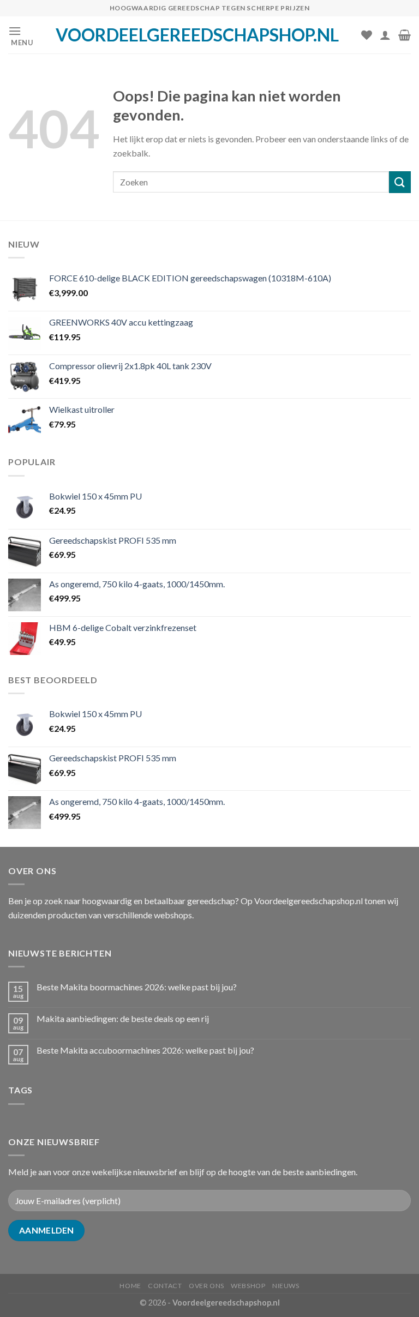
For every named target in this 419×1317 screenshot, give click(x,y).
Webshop (248, 1286)
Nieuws (286, 1286)
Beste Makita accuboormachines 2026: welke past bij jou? (145, 1050)
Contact (165, 1286)
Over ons (206, 1286)
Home (130, 1286)
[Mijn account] (385, 35)
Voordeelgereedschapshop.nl (197, 35)
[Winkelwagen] (404, 35)
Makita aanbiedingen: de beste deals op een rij (123, 1018)
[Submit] (400, 182)
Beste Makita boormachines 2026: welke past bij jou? (137, 987)
